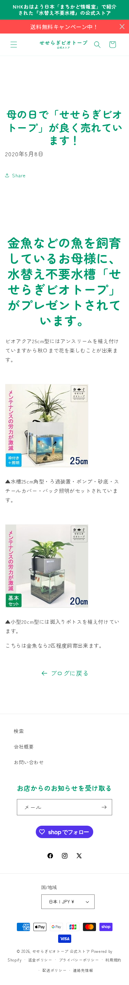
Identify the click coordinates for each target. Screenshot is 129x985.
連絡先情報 (83, 970)
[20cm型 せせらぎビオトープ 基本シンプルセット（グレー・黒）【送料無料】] (46, 607)
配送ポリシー (54, 970)
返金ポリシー (40, 960)
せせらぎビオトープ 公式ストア (61, 951)
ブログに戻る (70, 672)
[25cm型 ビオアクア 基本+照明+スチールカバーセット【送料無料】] (46, 466)
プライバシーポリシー (79, 960)
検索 (19, 731)
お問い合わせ (29, 762)
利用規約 (113, 960)
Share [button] (19, 175)
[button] (13, 44)
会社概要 (24, 746)
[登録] (104, 807)
